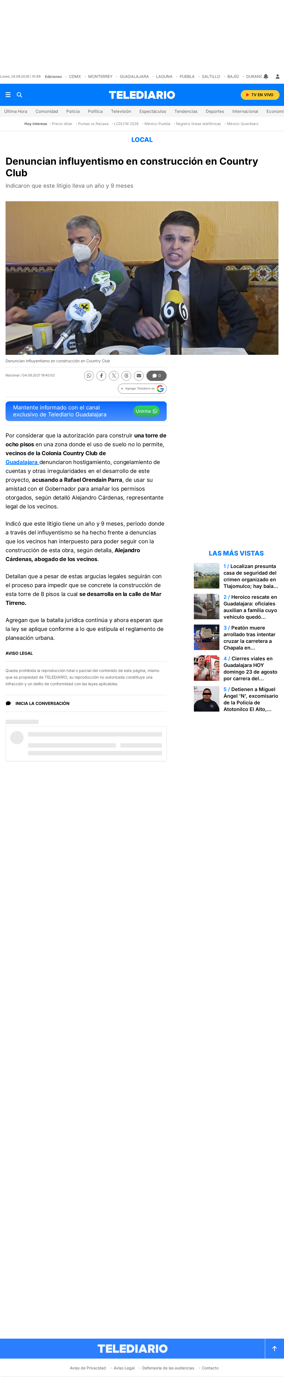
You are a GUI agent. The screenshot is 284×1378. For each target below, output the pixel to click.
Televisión (121, 111)
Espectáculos (153, 111)
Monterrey (100, 76)
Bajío (233, 76)
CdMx (75, 76)
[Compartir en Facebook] (101, 376)
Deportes (215, 111)
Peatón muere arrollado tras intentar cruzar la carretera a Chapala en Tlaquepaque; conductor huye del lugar (249, 648)
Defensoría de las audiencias (168, 1368)
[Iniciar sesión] (278, 76)
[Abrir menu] (8, 95)
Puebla (187, 76)
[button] (142, 389)
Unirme (143, 411)
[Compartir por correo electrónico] (139, 376)
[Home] (142, 95)
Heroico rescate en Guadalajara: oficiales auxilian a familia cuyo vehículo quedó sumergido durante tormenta (250, 613)
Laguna (164, 76)
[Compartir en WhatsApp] (89, 376)
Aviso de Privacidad (88, 1368)
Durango (256, 76)
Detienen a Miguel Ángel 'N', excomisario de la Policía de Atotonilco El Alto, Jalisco (251, 702)
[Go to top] (274, 1349)
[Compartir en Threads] (126, 376)
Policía (73, 111)
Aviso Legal (124, 1368)
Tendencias (185, 111)
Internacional (245, 111)
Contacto (210, 1368)
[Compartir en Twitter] (114, 376)
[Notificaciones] (266, 76)
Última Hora (15, 111)
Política (95, 111)
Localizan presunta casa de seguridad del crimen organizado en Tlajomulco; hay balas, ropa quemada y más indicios (251, 582)
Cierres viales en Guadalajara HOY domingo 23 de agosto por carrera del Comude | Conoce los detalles (250, 675)
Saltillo (211, 76)
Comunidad (47, 111)
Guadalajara (134, 76)
